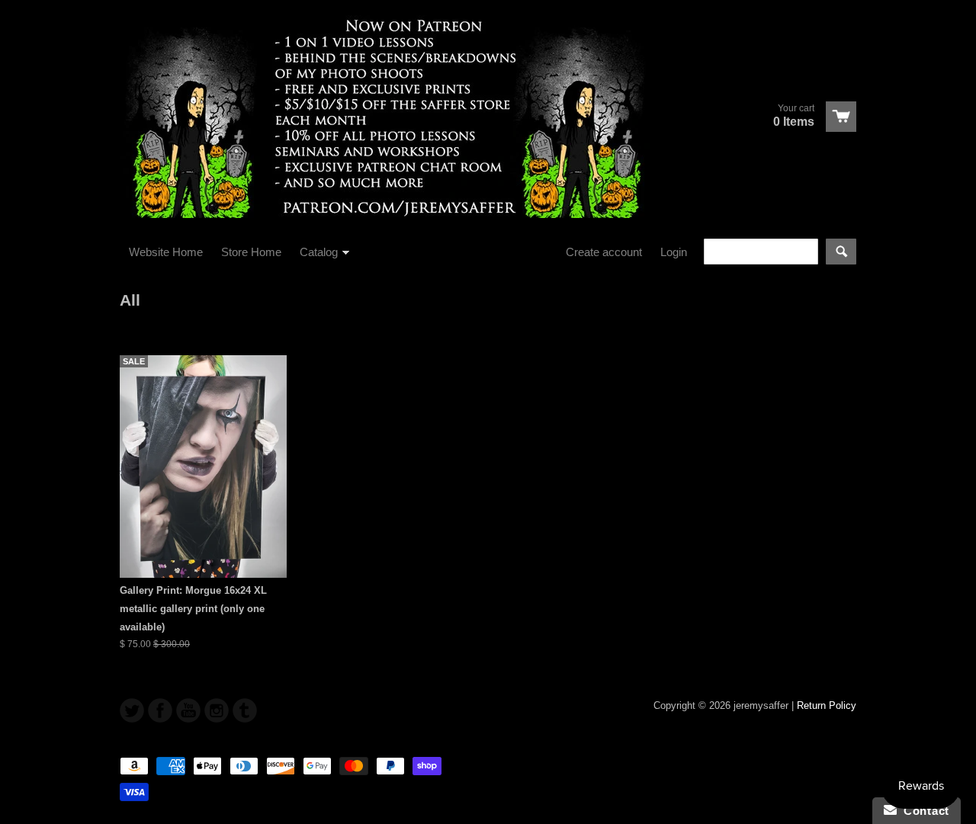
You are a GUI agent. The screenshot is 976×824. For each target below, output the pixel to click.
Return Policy (826, 705)
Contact (923, 810)
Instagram (216, 710)
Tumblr (245, 710)
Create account (604, 251)
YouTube (188, 710)
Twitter (132, 710)
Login (673, 251)
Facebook (160, 710)
